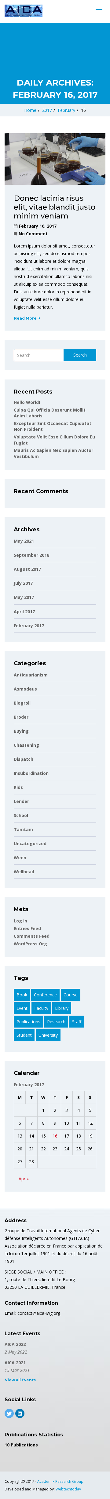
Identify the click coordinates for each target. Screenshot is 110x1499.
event (22, 1008)
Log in (20, 921)
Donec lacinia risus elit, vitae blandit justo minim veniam (54, 207)
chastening (26, 745)
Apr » (24, 1179)
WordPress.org (30, 944)
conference (45, 995)
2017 (47, 110)
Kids (18, 787)
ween (20, 857)
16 (55, 1136)
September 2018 (31, 555)
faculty (41, 1008)
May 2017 (24, 597)
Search (80, 355)
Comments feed (32, 936)
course (71, 995)
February (66, 110)
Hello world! (27, 402)
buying (21, 731)
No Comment (33, 233)
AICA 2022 (15, 1344)
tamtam (23, 829)
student (24, 1035)
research (56, 1021)
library (61, 1008)
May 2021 (24, 541)
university (48, 1035)
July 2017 (23, 583)
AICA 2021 (15, 1362)
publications (28, 1021)
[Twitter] (9, 1413)
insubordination (31, 773)
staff (76, 1021)
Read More (25, 318)
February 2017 (29, 626)
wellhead (24, 871)
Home (30, 110)
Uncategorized (30, 843)
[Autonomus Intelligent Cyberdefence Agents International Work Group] (23, 10)
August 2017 (27, 569)
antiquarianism (31, 675)
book (21, 995)
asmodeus (25, 689)
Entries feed (27, 928)
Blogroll (22, 703)
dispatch (23, 759)
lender (21, 801)
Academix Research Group (60, 1481)
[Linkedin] (19, 1413)
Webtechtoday (68, 1489)
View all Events (20, 1380)
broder (21, 717)
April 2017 (24, 611)
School (21, 815)
